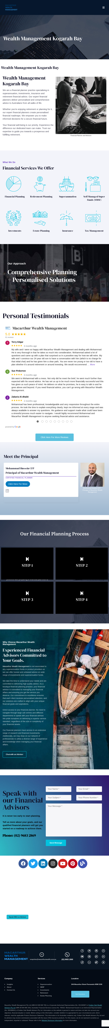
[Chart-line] (103, 956)
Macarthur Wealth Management (16, 666)
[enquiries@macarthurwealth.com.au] (42, 954)
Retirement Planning (41, 196)
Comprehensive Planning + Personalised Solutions (42, 276)
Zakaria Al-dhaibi (20, 397)
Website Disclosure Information (52, 1020)
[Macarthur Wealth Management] (11, 7)
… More (91, 364)
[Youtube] (62, 863)
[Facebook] (23, 863)
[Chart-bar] (89, 962)
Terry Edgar (17, 342)
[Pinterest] (72, 863)
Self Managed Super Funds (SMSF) (94, 198)
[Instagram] (53, 863)
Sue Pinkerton (18, 371)
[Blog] (82, 863)
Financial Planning (15, 196)
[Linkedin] (43, 863)
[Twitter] (33, 863)
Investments (14, 230)
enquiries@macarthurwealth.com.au (43, 959)
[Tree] (103, 962)
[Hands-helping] (96, 962)
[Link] (82, 962)
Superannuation (67, 196)
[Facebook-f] (82, 950)
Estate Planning (41, 230)
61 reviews (9, 337)
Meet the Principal (21, 456)
